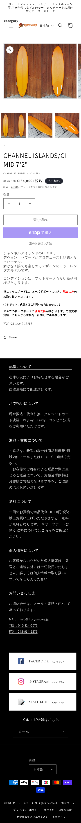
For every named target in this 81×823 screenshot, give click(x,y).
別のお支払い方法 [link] (40, 243)
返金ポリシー (69, 802)
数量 (6, 194)
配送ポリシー (60, 816)
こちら (46, 530)
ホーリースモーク (23, 802)
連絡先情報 (65, 809)
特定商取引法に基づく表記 (32, 816)
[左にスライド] (5, 107)
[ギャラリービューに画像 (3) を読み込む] (67, 125)
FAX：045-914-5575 (23, 631)
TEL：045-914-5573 (23, 625)
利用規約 (49, 809)
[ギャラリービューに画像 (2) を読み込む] (40, 125)
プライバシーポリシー (26, 809)
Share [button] (13, 337)
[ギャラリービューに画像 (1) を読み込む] (13, 125)
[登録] (63, 732)
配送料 (14, 187)
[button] (11, 29)
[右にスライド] (5, 146)
